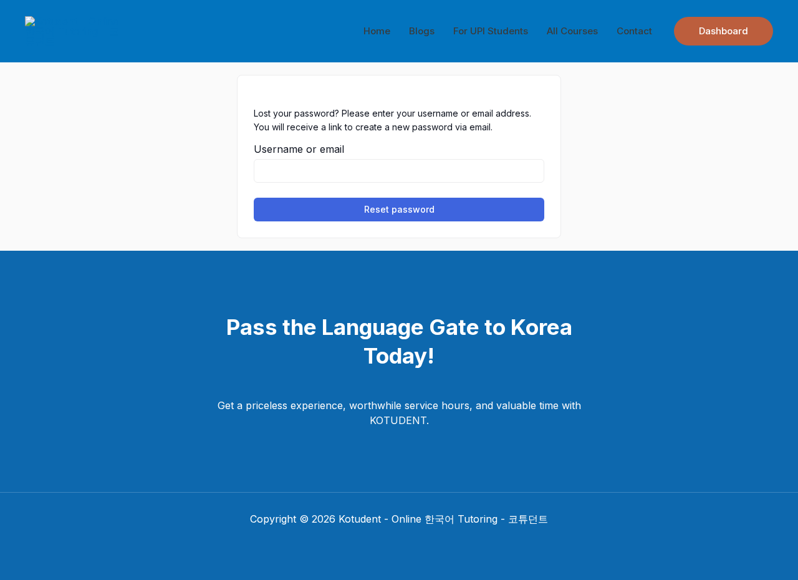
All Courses (572, 31)
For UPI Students (490, 31)
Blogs (422, 31)
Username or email (299, 149)
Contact (634, 31)
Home (376, 31)
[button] (723, 31)
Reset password (399, 209)
